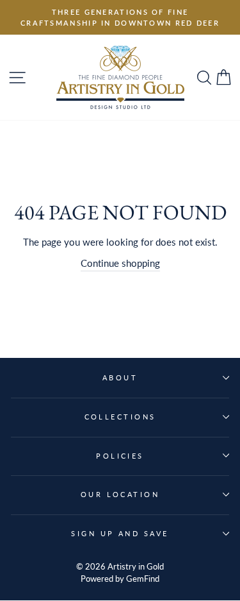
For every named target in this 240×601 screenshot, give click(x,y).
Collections (120, 416)
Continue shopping (120, 263)
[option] (120, 17)
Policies (120, 456)
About (120, 377)
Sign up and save (119, 533)
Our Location (120, 494)
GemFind (142, 579)
